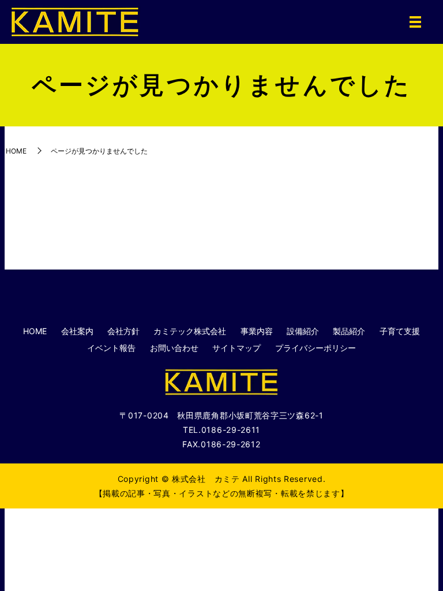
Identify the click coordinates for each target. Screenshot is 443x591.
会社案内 (77, 331)
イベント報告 (111, 348)
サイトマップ (236, 348)
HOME (16, 151)
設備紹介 (303, 331)
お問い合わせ (174, 348)
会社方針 (123, 331)
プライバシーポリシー (315, 348)
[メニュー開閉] (415, 22)
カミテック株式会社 (189, 331)
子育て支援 (400, 331)
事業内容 (257, 331)
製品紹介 (349, 331)
